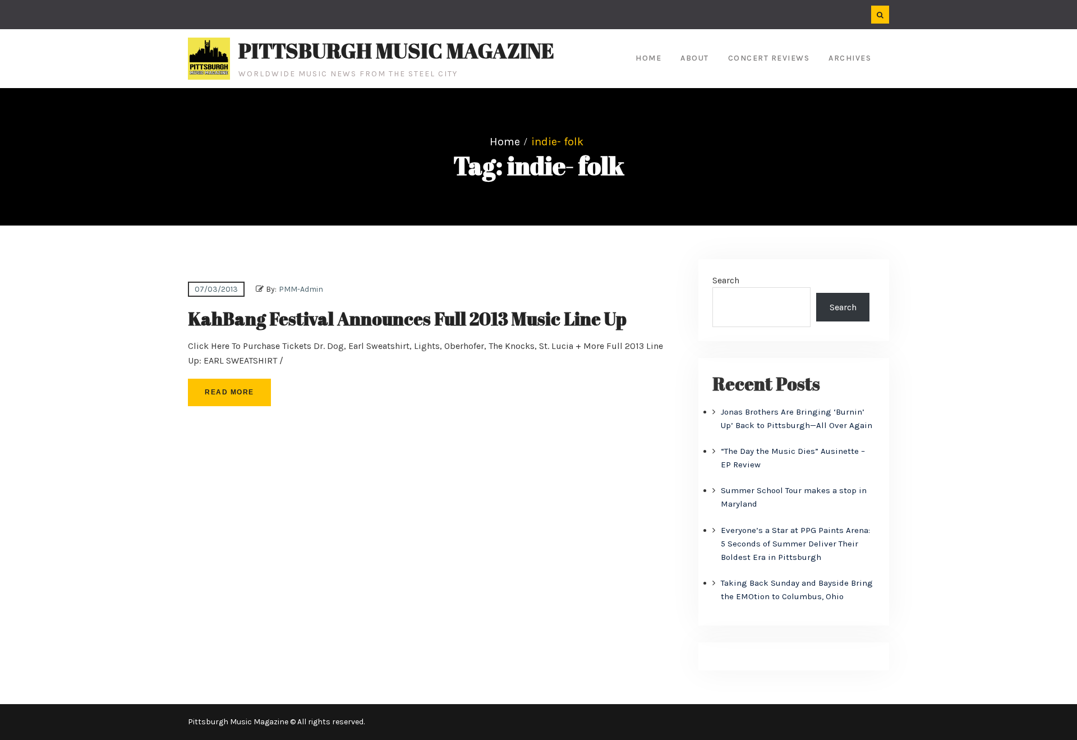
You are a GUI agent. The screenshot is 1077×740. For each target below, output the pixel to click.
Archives (850, 58)
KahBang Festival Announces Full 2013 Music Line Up (407, 318)
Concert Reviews (769, 58)
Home (648, 58)
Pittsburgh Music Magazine (396, 50)
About (694, 58)
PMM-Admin (301, 289)
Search (725, 280)
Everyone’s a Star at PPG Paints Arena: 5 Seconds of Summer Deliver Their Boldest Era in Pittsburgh (795, 543)
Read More (229, 392)
